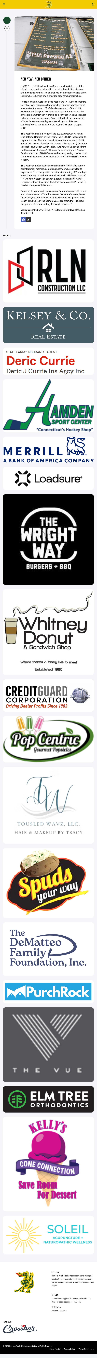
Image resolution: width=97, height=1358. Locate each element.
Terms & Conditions (86, 1349)
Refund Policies (54, 1349)
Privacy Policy (69, 1349)
